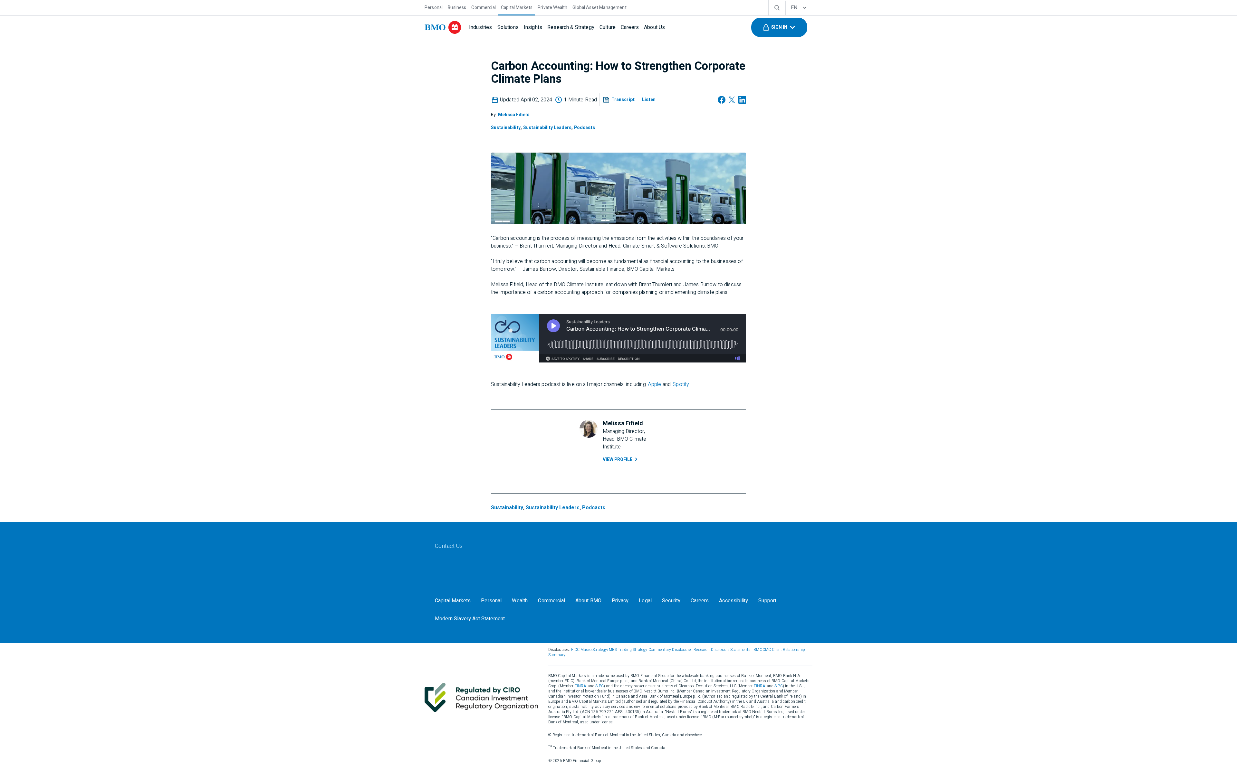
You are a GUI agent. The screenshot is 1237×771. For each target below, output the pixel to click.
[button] (779, 27)
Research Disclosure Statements (722, 650)
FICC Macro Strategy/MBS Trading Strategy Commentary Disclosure (631, 650)
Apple (654, 384)
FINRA (581, 686)
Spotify (681, 384)
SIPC (599, 686)
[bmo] (443, 27)
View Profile (617, 459)
